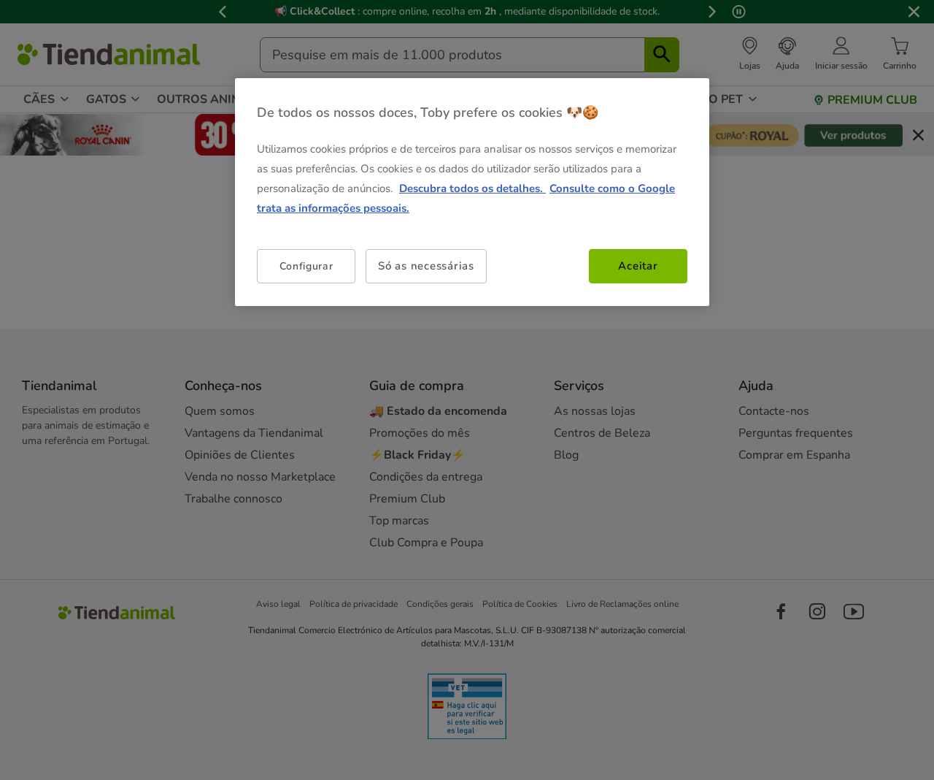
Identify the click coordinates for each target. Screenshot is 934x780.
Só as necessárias (426, 266)
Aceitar (637, 266)
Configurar (306, 266)
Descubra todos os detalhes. (472, 188)
